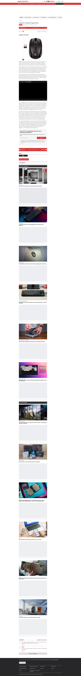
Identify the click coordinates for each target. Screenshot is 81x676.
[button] (61, 1)
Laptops (39, 3)
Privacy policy (42, 666)
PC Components (32, 3)
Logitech (20, 155)
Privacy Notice (24, 141)
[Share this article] (20, 31)
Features (20, 24)
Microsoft (25, 155)
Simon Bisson (26, 24)
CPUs (25, 3)
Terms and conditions (22, 666)
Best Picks (21, 3)
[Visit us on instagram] (49, 1)
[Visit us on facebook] (46, 1)
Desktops (43, 3)
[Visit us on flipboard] (52, 1)
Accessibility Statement (22, 668)
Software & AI (48, 3)
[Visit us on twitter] (48, 1)
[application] (33, 91)
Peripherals (20, 20)
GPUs (28, 3)
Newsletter (45, 31)
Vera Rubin (60, 17)
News (36, 3)
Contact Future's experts (33, 666)
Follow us (40, 31)
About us (41, 668)
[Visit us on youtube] (51, 1)
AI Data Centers (36, 17)
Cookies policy (53, 666)
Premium (57, 3)
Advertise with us (32, 668)
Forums (61, 3)
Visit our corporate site (54, 659)
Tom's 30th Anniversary (52, 17)
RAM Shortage (43, 17)
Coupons (52, 3)
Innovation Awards (28, 17)
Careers (20, 670)
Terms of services (31, 140)
